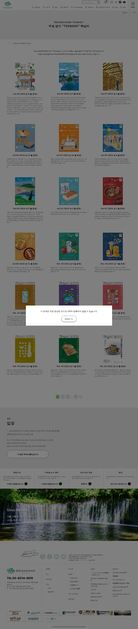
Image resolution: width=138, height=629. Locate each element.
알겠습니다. (69, 319)
